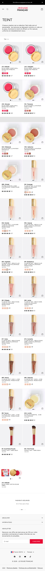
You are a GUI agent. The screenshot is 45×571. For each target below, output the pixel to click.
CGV (3, 568)
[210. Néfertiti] (3, 73)
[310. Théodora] (25, 111)
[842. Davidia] (28, 192)
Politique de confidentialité (27, 568)
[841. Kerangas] (25, 192)
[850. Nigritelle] (30, 192)
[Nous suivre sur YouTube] (25, 557)
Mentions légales (12, 568)
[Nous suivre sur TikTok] (30, 557)
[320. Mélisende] (28, 111)
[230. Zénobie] (7, 73)
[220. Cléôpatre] (5, 73)
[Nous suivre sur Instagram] (20, 557)
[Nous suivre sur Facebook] (15, 557)
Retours (40, 568)
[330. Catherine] (30, 111)
